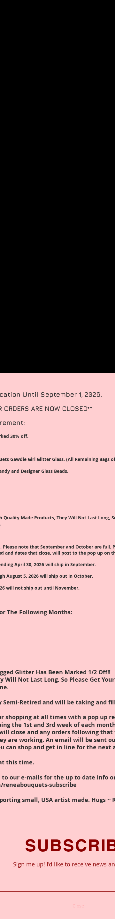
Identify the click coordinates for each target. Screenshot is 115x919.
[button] (78, 905)
